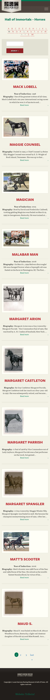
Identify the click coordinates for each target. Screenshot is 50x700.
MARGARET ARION (25, 318)
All (32, 34)
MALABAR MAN (25, 254)
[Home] (11, 6)
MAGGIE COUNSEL (25, 144)
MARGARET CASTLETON (25, 380)
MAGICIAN (25, 199)
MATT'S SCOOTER (25, 559)
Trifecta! (30, 694)
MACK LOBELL (25, 86)
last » (32, 655)
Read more (24, 105)
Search (14, 51)
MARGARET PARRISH (25, 442)
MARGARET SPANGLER (25, 503)
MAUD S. (25, 623)
